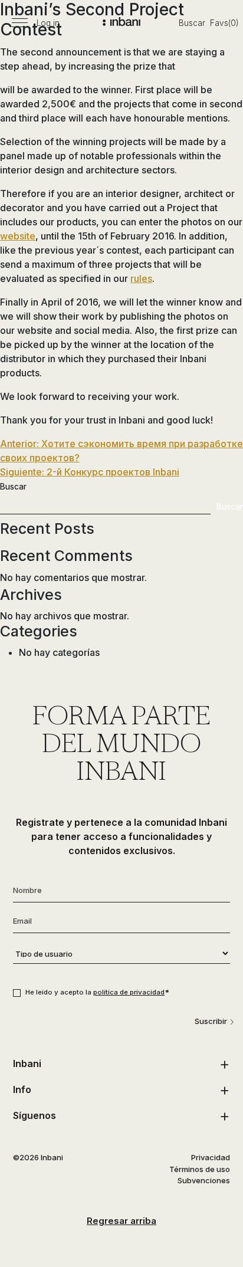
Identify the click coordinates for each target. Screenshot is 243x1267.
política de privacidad (129, 992)
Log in (48, 23)
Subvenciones (204, 1180)
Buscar (192, 23)
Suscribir (211, 1021)
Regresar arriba (121, 1220)
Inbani (27, 1063)
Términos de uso (199, 1169)
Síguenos (34, 1115)
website (17, 236)
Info (22, 1089)
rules (141, 278)
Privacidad (210, 1157)
